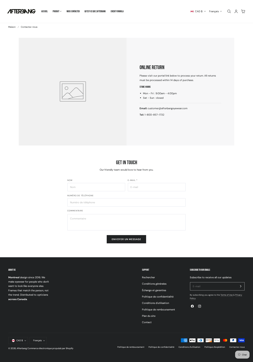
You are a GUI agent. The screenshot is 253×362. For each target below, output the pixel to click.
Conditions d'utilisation (155, 303)
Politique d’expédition (214, 347)
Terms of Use (226, 295)
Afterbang (22, 348)
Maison (11, 26)
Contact (147, 322)
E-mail (133, 180)
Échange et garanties (154, 290)
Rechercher (148, 277)
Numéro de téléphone (80, 195)
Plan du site (148, 316)
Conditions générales (154, 283)
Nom (69, 180)
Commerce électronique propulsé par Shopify (50, 348)
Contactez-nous (237, 347)
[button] (229, 11)
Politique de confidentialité (157, 296)
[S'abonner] (240, 286)
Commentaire (75, 210)
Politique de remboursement (158, 309)
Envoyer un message (126, 239)
